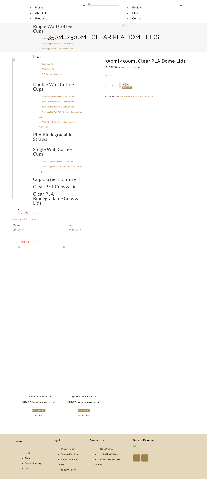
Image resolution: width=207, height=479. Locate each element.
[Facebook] (136, 458)
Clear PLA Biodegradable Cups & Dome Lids (134, 96)
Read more (84, 410)
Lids (37, 56)
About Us (41, 13)
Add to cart (127, 88)
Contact (137, 18)
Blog (135, 13)
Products (41, 18)
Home (39, 7)
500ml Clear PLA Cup (38, 396)
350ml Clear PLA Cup (84, 396)
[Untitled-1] (57, 129)
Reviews (137, 7)
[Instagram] (144, 458)
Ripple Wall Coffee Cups (52, 29)
